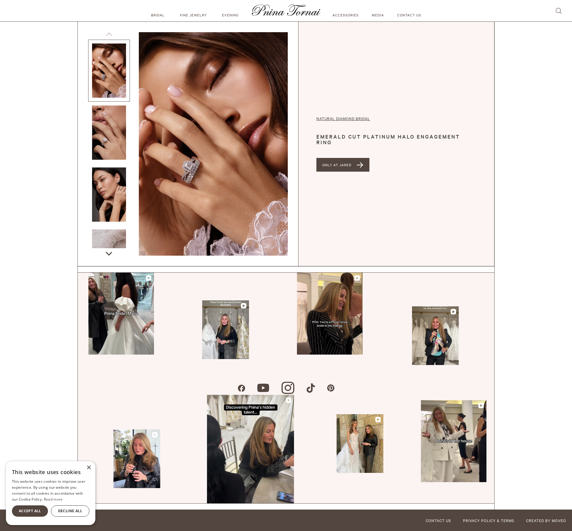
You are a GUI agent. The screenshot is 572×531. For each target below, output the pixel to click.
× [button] (88, 467)
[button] (159, 10)
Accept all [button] (30, 510)
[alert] (50, 493)
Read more (53, 499)
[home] (286, 10)
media (378, 15)
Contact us (409, 15)
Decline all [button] (70, 510)
